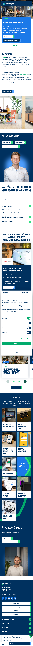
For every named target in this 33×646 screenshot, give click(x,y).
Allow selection (16, 348)
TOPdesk (4, 57)
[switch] (29, 323)
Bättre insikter (7, 206)
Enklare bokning (7, 222)
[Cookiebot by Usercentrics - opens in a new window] (21, 292)
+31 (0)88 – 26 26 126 (11, 594)
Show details (24, 338)
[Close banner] (30, 292)
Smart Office (6, 628)
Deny (16, 352)
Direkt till (5, 624)
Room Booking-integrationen (23, 76)
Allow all (16, 343)
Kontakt (5, 632)
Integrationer (8, 45)
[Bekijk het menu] (29, 4)
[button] (12, 381)
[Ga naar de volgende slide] (25, 381)
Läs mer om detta (8, 619)
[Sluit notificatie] (31, 635)
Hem (3, 45)
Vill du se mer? (22, 465)
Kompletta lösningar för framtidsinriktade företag (12, 270)
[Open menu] (3, 644)
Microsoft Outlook (23, 74)
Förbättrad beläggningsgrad (12, 217)
